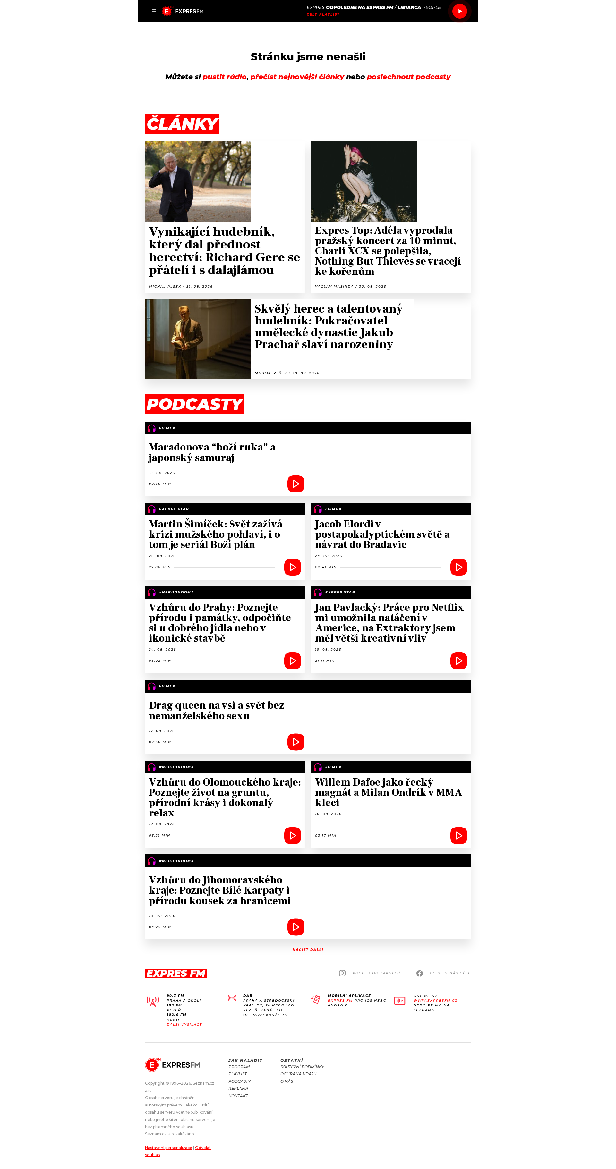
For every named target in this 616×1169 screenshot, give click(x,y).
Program (239, 1066)
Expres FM (340, 1000)
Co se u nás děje (450, 973)
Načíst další (308, 950)
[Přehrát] (459, 11)
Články (182, 124)
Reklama (238, 1088)
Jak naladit (245, 1060)
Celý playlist (323, 15)
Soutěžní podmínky (302, 1066)
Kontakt (238, 1095)
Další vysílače (184, 1024)
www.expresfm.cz (436, 1000)
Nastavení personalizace (168, 1147)
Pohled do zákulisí (376, 973)
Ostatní (291, 1060)
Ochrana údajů (298, 1074)
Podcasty (239, 1081)
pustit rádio (225, 76)
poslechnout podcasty (409, 76)
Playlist (237, 1074)
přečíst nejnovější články (297, 76)
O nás (286, 1081)
